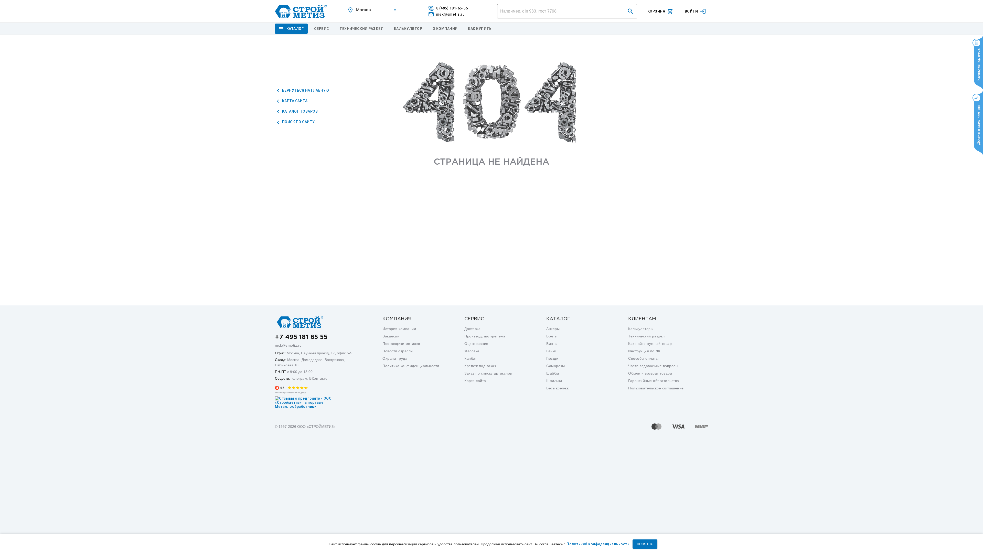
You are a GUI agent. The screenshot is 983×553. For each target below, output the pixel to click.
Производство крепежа (484, 336)
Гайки (551, 351)
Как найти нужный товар (650, 344)
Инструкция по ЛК (644, 351)
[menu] (321, 28)
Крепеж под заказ (480, 366)
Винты (552, 344)
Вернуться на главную (305, 90)
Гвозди (552, 358)
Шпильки (554, 381)
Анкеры (553, 329)
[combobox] (372, 10)
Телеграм (298, 378)
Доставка (472, 329)
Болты (552, 336)
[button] (630, 11)
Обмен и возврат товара (650, 373)
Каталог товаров (299, 111)
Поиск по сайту (298, 122)
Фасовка (471, 351)
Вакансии (390, 336)
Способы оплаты (643, 358)
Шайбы (552, 373)
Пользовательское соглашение (656, 388)
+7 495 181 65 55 (301, 337)
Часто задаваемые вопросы (653, 366)
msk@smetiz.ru (288, 345)
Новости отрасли (397, 351)
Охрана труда (394, 358)
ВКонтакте (318, 378)
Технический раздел (646, 336)
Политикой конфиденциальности (598, 544)
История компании (399, 329)
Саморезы (555, 366)
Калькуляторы (640, 329)
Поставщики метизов (401, 344)
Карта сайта (294, 101)
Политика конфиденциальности (410, 366)
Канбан (470, 358)
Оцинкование (476, 344)
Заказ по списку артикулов (488, 373)
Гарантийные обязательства (653, 381)
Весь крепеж (557, 388)
